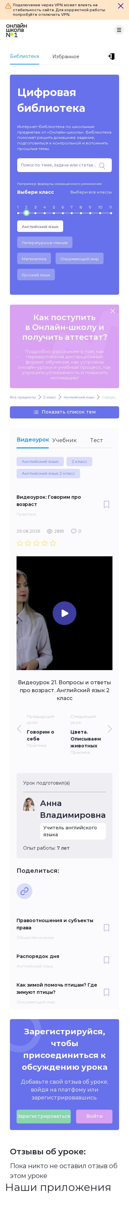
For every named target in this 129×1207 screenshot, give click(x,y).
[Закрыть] (120, 6)
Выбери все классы (91, 191)
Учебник (64, 440)
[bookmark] (106, 505)
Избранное (65, 57)
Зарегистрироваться (43, 1116)
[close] (113, 311)
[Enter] (112, 57)
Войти (94, 1116)
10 (100, 207)
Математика (34, 258)
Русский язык (36, 274)
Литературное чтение (45, 242)
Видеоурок (33, 440)
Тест (96, 440)
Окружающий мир (79, 258)
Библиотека (24, 56)
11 (110, 207)
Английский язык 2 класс (48, 473)
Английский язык (40, 226)
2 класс (79, 461)
